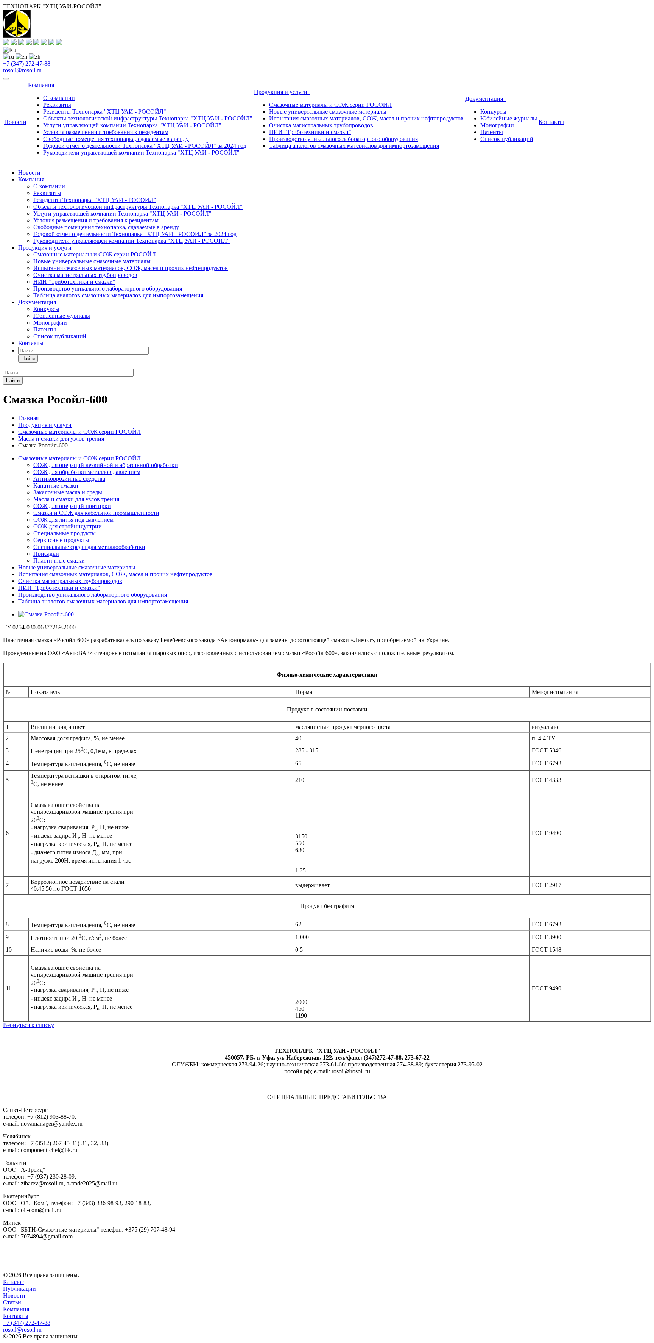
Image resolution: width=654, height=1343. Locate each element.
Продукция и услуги (282, 92)
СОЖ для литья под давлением (73, 519)
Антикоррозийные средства (69, 478)
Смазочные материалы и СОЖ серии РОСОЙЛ (330, 105)
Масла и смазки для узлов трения (76, 499)
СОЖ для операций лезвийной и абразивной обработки (105, 465)
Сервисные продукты (61, 540)
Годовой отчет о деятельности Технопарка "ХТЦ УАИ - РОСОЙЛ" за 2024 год (144, 145)
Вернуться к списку (28, 1025)
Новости (15, 122)
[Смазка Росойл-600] (46, 614)
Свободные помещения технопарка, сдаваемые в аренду (116, 139)
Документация (485, 98)
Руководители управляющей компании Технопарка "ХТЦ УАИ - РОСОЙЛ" (141, 152)
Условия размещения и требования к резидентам (105, 132)
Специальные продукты (64, 533)
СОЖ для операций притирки (72, 506)
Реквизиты (57, 105)
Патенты (491, 132)
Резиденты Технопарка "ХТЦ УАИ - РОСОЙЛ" (104, 111)
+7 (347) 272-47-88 (26, 63)
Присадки (46, 553)
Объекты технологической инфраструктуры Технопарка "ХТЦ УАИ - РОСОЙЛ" (147, 118)
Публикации (19, 1288)
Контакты (551, 122)
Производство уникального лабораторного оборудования (343, 139)
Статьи (12, 1302)
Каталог (13, 1282)
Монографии (497, 125)
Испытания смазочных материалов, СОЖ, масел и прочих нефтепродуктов (366, 118)
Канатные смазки (55, 485)
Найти (28, 358)
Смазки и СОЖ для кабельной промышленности (96, 513)
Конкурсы (493, 111)
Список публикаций (506, 139)
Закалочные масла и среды (67, 492)
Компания (42, 85)
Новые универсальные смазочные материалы (327, 111)
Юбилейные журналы (508, 118)
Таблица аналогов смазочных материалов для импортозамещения (354, 145)
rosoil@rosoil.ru (22, 70)
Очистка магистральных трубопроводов (321, 125)
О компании (59, 98)
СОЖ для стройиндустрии (67, 526)
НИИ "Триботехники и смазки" (310, 132)
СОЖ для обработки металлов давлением (86, 472)
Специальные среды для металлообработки (89, 547)
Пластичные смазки (59, 560)
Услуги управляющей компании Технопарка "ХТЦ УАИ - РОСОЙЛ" (132, 125)
